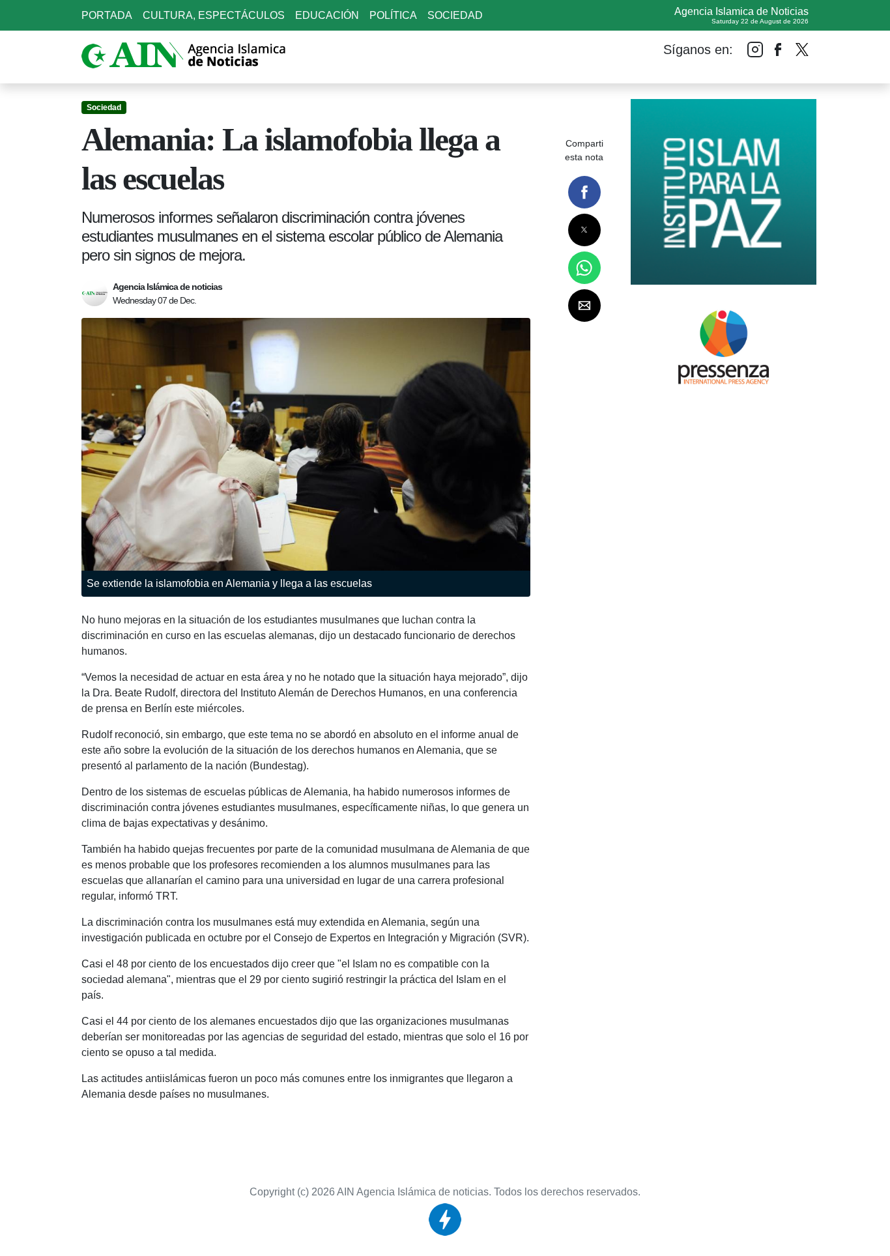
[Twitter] (802, 46)
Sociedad (455, 15)
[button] (584, 192)
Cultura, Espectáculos (214, 15)
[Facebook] (778, 48)
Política (393, 15)
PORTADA (106, 15)
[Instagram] (755, 48)
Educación (327, 15)
